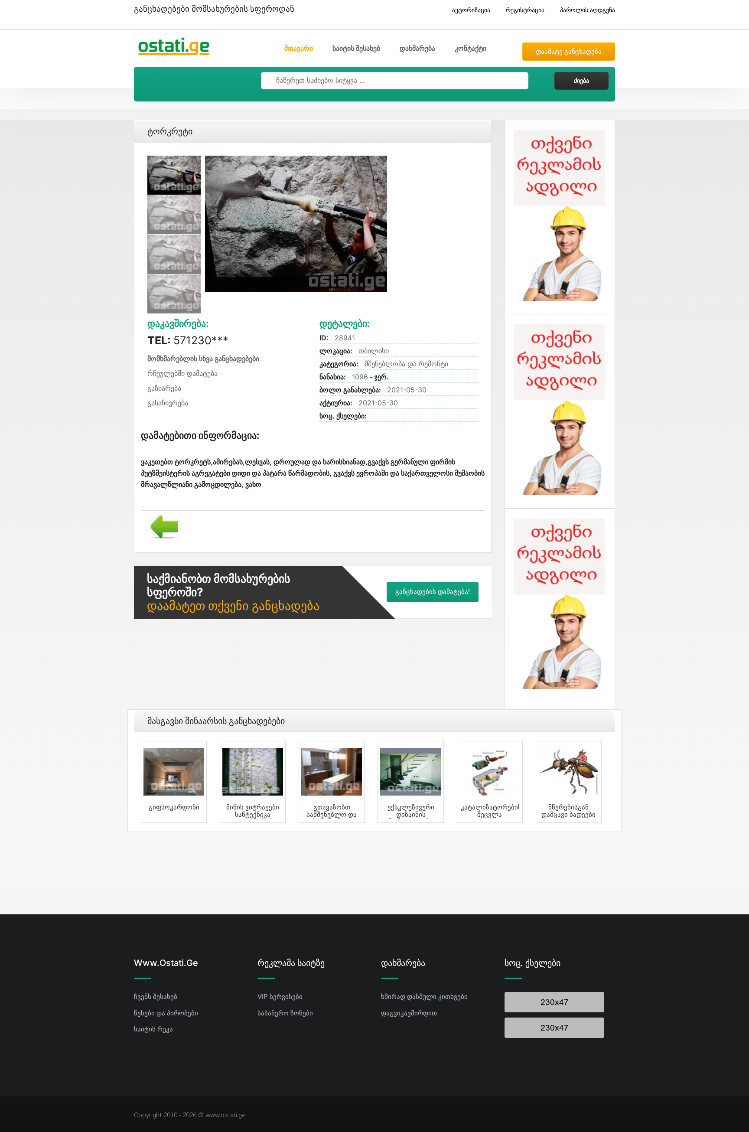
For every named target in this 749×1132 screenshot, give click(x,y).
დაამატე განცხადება (569, 51)
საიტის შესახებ (356, 48)
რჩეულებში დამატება (182, 373)
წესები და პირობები (166, 1013)
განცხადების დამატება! (432, 592)
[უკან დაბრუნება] (161, 526)
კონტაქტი (470, 48)
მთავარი (298, 48)
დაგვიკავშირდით (409, 1013)
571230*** (187, 340)
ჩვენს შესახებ (155, 996)
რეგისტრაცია (525, 9)
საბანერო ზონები (285, 1013)
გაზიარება (164, 388)
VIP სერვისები (280, 996)
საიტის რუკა (153, 1029)
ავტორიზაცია (471, 9)
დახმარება (417, 48)
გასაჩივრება (167, 402)
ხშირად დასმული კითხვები (424, 996)
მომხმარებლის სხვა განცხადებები (203, 358)
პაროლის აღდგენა (587, 9)
